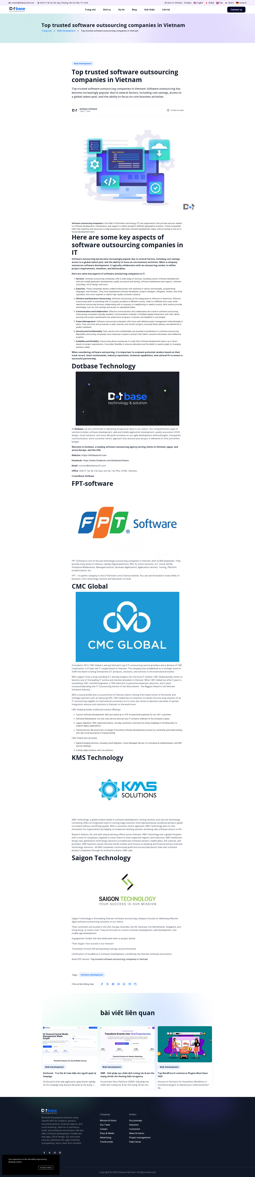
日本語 (211, 2)
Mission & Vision (108, 1120)
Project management (140, 1137)
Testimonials (106, 1141)
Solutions (134, 1124)
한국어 (231, 2)
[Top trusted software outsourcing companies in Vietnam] (84, 110)
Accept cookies (46, 1167)
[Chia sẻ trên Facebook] (102, 984)
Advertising (105, 1137)
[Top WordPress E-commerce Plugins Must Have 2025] (185, 1059)
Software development (92, 975)
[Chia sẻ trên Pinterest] (113, 984)
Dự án (121, 9)
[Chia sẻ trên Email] (129, 984)
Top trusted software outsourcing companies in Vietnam (119, 959)
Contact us (236, 9)
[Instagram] (60, 1152)
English (200, 2)
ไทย (221, 2)
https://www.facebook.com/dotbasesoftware (106, 460)
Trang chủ (90, 9)
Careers (103, 1129)
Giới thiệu (149, 9)
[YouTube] (54, 1152)
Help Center (135, 1141)
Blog (134, 9)
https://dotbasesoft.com (94, 455)
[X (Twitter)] (49, 1152)
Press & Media (107, 1133)
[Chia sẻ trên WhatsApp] (124, 984)
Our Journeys (135, 1120)
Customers (134, 1129)
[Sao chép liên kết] (135, 984)
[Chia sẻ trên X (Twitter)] (107, 984)
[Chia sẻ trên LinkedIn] (118, 984)
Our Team (105, 1124)
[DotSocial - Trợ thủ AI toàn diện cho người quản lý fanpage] (70, 1057)
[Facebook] (44, 1152)
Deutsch (242, 2)
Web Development (83, 63)
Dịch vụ (107, 9)
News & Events (136, 1133)
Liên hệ (166, 9)
